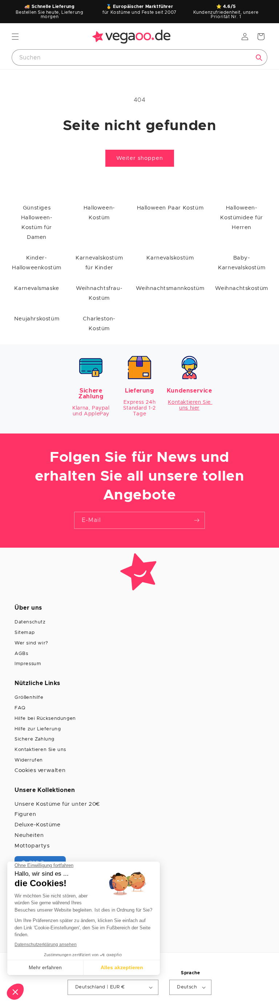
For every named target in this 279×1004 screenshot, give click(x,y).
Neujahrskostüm (36, 318)
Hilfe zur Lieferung (38, 729)
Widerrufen (29, 760)
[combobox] (139, 57)
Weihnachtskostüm (241, 288)
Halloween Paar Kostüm (170, 208)
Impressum (28, 663)
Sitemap (25, 632)
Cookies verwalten (40, 770)
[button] (15, 37)
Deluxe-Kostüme (37, 824)
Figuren (25, 814)
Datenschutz (30, 622)
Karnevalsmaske (36, 288)
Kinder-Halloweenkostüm (36, 262)
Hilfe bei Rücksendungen (45, 718)
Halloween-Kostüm (99, 212)
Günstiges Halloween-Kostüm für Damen (37, 222)
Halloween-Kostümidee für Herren (241, 217)
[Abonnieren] (197, 520)
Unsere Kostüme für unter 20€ (57, 804)
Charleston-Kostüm (99, 323)
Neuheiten (29, 835)
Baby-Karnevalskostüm (241, 262)
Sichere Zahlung (34, 739)
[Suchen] (259, 58)
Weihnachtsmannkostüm (170, 288)
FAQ (20, 708)
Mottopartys (32, 846)
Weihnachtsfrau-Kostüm (99, 293)
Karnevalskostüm (170, 258)
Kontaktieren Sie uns (40, 749)
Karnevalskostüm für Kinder (99, 262)
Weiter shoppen (139, 158)
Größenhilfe (29, 697)
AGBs (21, 653)
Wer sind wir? (31, 643)
